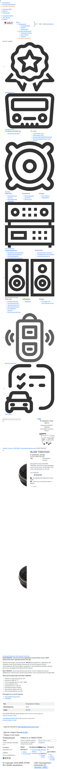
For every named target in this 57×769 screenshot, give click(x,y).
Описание (6, 656)
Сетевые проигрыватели (14, 254)
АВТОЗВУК (17, 448)
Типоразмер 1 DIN (38, 133)
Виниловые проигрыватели (15, 253)
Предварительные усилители (45, 254)
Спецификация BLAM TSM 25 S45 (12, 718)
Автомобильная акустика (28, 448)
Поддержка (12, 656)
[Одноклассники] (37, 475)
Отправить (41, 742)
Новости (4, 11)
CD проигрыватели (12, 256)
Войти (24, 752)
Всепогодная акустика (13, 312)
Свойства (26, 656)
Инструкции (20, 656)
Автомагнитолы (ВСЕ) (13, 133)
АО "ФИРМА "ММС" (41, 766)
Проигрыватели (11, 250)
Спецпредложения (7, 16)
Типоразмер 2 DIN (38, 135)
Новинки (4, 19)
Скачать (9, 715)
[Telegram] (39, 475)
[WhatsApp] (41, 475)
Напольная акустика (13, 305)
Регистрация (26, 754)
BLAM (27, 707)
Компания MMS (7, 9)
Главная (5, 448)
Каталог (10, 448)
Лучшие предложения (8, 4)
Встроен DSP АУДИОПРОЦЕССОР (42, 137)
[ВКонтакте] (35, 475)
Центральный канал (13, 307)
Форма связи (6, 13)
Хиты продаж (6, 17)
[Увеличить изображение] (3, 450)
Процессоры (28, 199)
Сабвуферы (27, 301)
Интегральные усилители (14, 258)
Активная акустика (12, 301)
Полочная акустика (13, 303)
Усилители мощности (43, 256)
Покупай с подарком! (8, 6)
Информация (6, 2)
